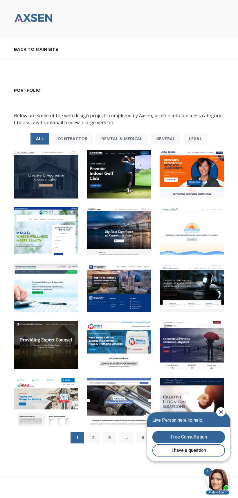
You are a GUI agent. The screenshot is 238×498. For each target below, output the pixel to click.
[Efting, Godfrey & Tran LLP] (46, 345)
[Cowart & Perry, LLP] (46, 174)
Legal (195, 138)
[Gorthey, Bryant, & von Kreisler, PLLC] (119, 288)
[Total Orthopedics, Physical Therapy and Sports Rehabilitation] (119, 402)
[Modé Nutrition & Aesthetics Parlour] (46, 231)
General (165, 138)
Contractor (72, 138)
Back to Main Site (36, 49)
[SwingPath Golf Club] (119, 174)
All (40, 138)
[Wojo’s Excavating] (46, 402)
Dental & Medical (121, 138)
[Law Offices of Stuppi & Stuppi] (119, 231)
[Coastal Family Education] (192, 231)
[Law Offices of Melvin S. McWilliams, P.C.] (192, 288)
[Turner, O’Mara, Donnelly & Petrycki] (192, 402)
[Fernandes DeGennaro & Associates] (46, 288)
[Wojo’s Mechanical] (119, 345)
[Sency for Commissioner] (192, 174)
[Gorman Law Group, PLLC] (192, 345)
